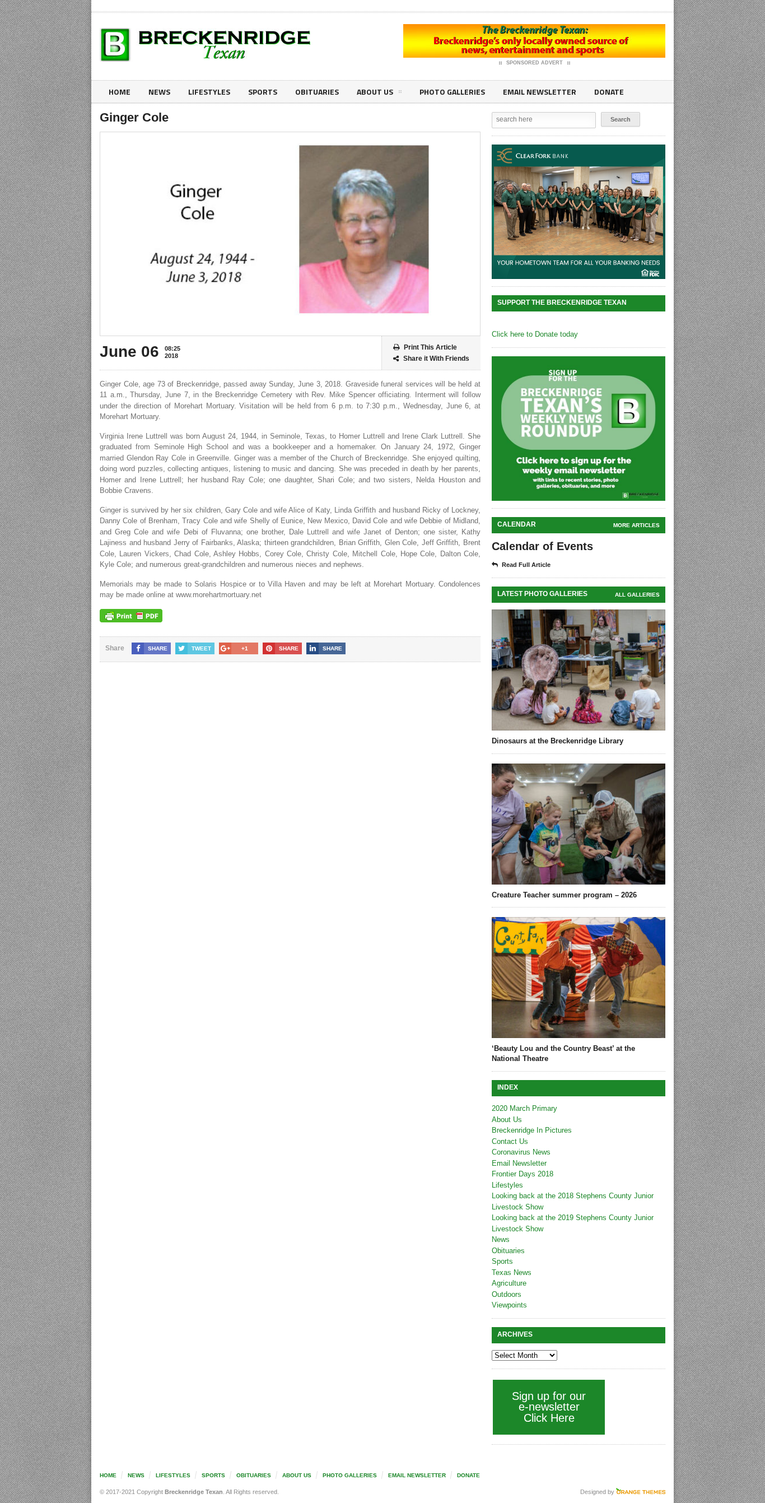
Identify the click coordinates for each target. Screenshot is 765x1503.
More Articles (636, 525)
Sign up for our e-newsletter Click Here (549, 1407)
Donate (609, 91)
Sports (262, 91)
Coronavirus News (521, 1152)
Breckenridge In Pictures (532, 1130)
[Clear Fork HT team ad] (578, 212)
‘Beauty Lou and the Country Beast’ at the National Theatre (563, 1053)
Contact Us (510, 1141)
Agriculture (509, 1283)
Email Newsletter (539, 91)
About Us (375, 91)
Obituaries (317, 91)
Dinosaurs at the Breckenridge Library (557, 741)
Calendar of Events (542, 546)
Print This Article (430, 347)
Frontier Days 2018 (522, 1174)
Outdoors (506, 1294)
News (159, 91)
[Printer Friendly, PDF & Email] (131, 615)
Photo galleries (452, 91)
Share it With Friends (436, 358)
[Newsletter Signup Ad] (578, 428)
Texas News (511, 1272)
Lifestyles (209, 91)
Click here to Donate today (535, 334)
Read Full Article (526, 564)
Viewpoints (509, 1305)
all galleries (637, 595)
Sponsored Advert (534, 63)
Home (119, 91)
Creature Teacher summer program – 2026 (564, 895)
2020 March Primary (524, 1108)
